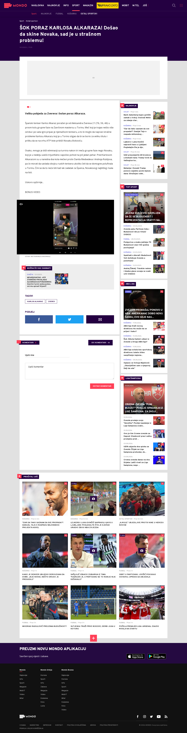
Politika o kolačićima (76, 725)
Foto (42, 702)
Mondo (22, 670)
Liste (43, 706)
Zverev (51, 301)
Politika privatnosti (109, 725)
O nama (23, 725)
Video (22, 694)
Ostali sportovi (32, 21)
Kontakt (59, 725)
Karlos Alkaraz (35, 301)
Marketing (34, 725)
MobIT (22, 690)
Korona (44, 675)
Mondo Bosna (67, 670)
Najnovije (23, 675)
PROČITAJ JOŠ (31, 477)
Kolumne (44, 698)
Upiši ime (29, 355)
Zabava (44, 687)
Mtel (21, 698)
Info (21, 679)
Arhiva (93, 725)
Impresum (47, 725)
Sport (22, 21)
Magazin (23, 687)
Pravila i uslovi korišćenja (31, 728)
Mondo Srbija (46, 670)
